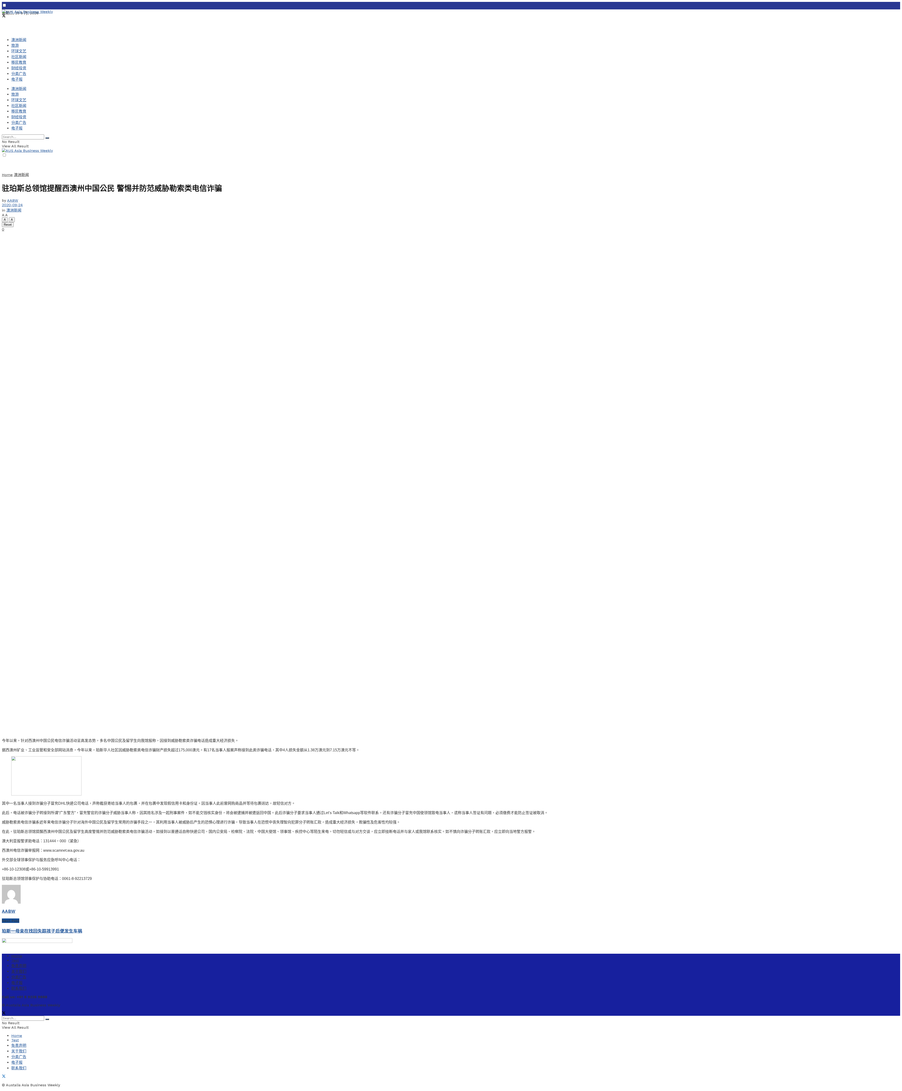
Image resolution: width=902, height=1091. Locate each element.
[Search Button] (47, 138)
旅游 (15, 45)
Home (7, 175)
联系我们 (18, 988)
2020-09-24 (12, 205)
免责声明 (18, 966)
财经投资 (18, 68)
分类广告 (18, 73)
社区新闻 (18, 57)
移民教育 (18, 62)
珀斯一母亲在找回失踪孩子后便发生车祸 (42, 931)
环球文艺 (18, 51)
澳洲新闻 (18, 40)
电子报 (17, 79)
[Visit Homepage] (27, 11)
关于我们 (18, 971)
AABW (12, 200)
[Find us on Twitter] (4, 16)
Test (15, 960)
